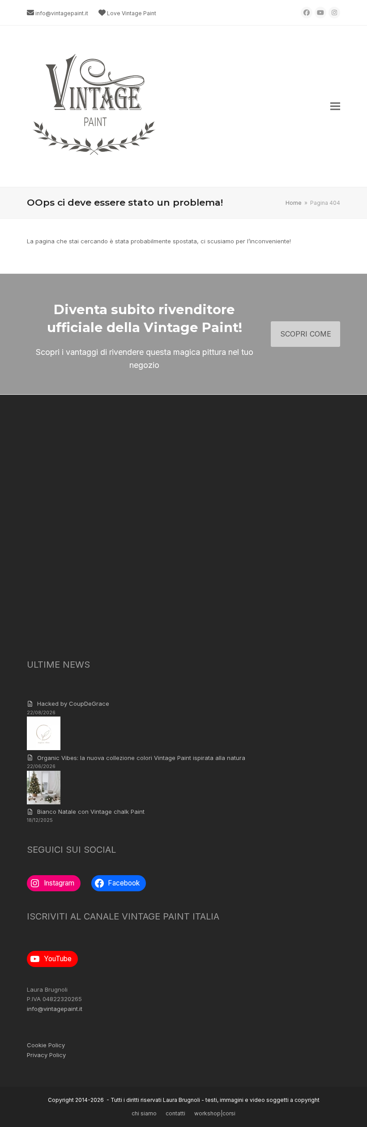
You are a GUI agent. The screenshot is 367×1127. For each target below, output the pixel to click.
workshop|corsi (214, 1113)
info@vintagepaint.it (61, 13)
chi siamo (144, 1113)
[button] (335, 106)
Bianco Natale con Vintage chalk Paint (91, 811)
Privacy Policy (46, 1054)
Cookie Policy (46, 1045)
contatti (175, 1113)
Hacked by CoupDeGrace (73, 703)
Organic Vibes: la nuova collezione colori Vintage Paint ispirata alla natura (141, 757)
